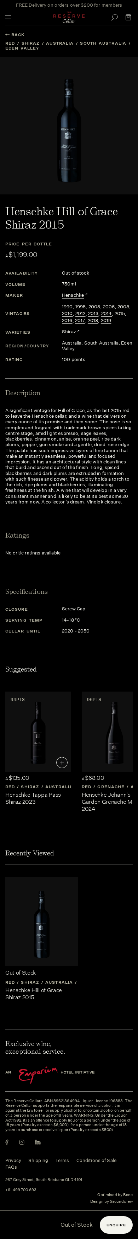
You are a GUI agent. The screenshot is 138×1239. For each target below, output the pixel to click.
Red (10, 43)
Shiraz (31, 43)
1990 (67, 307)
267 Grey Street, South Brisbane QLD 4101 (43, 1179)
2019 (106, 320)
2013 (93, 313)
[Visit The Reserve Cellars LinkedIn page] (38, 1142)
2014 (106, 313)
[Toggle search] (114, 17)
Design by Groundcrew (111, 1201)
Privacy (13, 1160)
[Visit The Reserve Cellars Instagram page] (21, 1142)
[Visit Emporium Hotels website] (62, 1075)
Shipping (38, 1160)
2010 (67, 313)
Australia (60, 43)
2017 (80, 320)
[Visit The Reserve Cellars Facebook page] (6, 1142)
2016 (67, 320)
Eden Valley (22, 48)
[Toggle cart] (128, 17)
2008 (123, 307)
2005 (94, 307)
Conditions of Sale (96, 1160)
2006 (109, 307)
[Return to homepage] (69, 17)
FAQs (11, 1167)
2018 (93, 320)
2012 (80, 313)
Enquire (116, 1225)
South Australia (103, 43)
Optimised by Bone (115, 1195)
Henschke (73, 295)
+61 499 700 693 (20, 1190)
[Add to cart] (62, 762)
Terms (62, 1160)
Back (18, 34)
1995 (80, 307)
